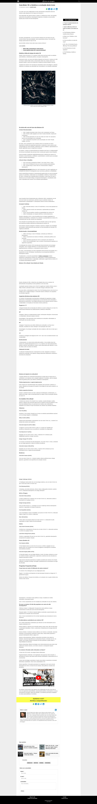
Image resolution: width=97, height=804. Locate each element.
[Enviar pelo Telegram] (52, 9)
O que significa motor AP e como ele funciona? (34, 50)
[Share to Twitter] (54, 9)
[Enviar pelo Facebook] (49, 9)
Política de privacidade (32, 798)
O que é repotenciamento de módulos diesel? (70, 23)
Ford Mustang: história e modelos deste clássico (69, 33)
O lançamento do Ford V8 (25, 169)
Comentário (23, 781)
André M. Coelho (33, 7)
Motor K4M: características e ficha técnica (33, 48)
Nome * (22, 771)
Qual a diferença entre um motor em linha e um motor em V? (70, 28)
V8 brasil (41, 762)
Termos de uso (64, 798)
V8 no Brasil (47, 762)
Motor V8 (36, 762)
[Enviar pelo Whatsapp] (47, 9)
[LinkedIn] (56, 710)
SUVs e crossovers (43, 256)
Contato (64, 797)
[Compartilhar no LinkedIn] (57, 9)
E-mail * (22, 776)
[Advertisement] (38, 28)
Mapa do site (32, 797)
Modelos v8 (29, 762)
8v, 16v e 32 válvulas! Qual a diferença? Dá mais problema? (70, 45)
